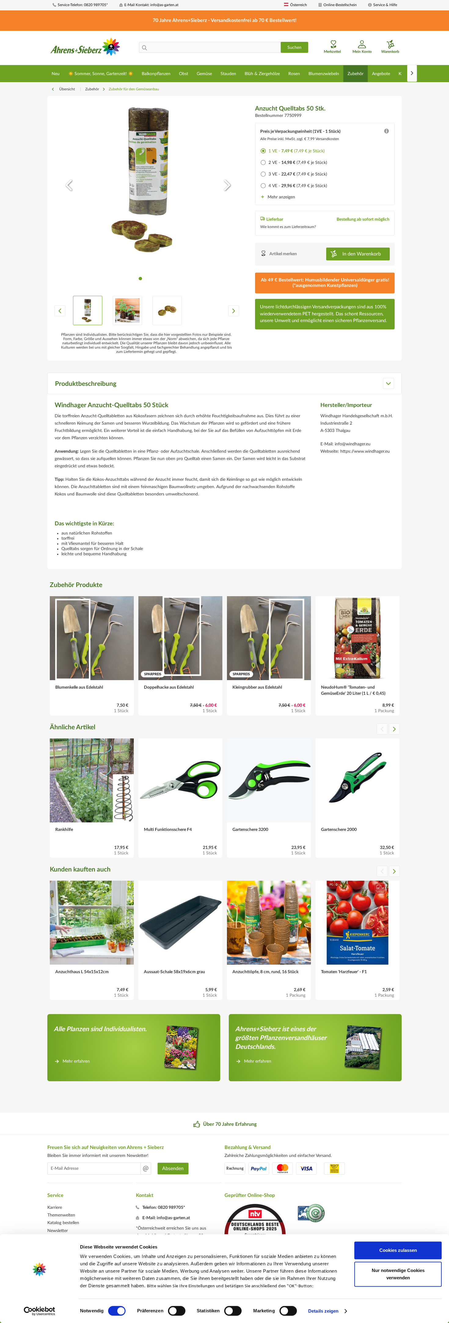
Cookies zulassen (398, 1250)
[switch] (176, 1311)
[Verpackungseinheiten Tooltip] (386, 132)
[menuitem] (83, 5)
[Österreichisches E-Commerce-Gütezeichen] (312, 1214)
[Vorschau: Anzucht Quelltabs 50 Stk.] (87, 310)
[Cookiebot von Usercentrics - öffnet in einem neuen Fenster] (39, 1311)
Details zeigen (323, 1311)
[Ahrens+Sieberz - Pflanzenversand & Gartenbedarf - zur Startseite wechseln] (85, 49)
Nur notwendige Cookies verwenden (398, 1274)
